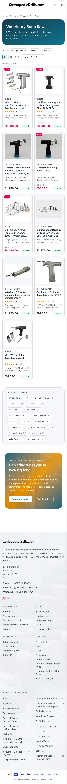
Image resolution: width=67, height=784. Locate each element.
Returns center (43, 629)
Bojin (47, 50)
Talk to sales (43, 499)
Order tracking (43, 620)
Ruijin (35, 50)
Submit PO (7, 655)
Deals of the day (44, 616)
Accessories (42, 655)
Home (5, 16)
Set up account (10, 642)
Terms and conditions (13, 620)
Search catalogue (45, 678)
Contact (6, 629)
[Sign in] (55, 5)
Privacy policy (9, 616)
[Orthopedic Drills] (27, 5)
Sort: (17, 57)
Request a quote (20, 499)
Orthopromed (18, 50)
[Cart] (62, 5)
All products (42, 642)
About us (7, 611)
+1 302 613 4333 (20, 583)
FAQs (38, 624)
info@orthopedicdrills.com (23, 587)
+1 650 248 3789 (25, 591)
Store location (43, 611)
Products (14, 16)
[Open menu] (5, 5)
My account (8, 646)
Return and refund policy (15, 624)
